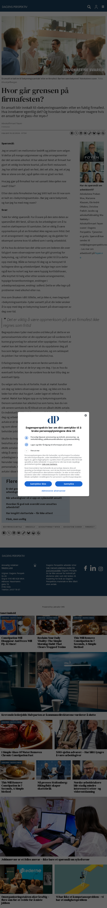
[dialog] (53, 454)
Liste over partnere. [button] (49, 464)
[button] (53, 451)
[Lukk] (85, 415)
